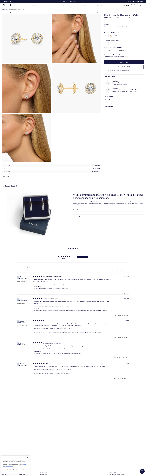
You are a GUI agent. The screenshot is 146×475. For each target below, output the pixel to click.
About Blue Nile (43, 472)
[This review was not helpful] (127, 293)
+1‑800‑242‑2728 (7, 1)
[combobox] (123, 271)
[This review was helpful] (124, 293)
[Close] (28, 458)
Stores (131, 1)
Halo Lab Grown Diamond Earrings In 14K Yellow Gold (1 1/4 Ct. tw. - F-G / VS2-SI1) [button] (58, 284)
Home (3, 9)
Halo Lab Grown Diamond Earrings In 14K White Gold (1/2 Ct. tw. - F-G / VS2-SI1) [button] (57, 328)
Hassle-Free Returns (123, 56)
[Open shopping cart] (138, 5)
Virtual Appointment (139, 1)
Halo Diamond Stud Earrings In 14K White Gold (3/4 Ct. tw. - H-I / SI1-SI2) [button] (56, 369)
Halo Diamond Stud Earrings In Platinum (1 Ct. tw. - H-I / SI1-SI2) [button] (54, 348)
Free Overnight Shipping (112, 56)
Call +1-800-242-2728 (123, 70)
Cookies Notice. (9, 466)
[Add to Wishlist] (143, 15)
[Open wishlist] (135, 5)
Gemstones (79, 5)
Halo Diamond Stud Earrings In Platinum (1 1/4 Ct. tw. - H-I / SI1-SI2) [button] (55, 306)
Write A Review (82, 257)
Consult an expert (124, 67)
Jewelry (8, 9)
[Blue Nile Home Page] (7, 5)
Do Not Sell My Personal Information (15, 469)
